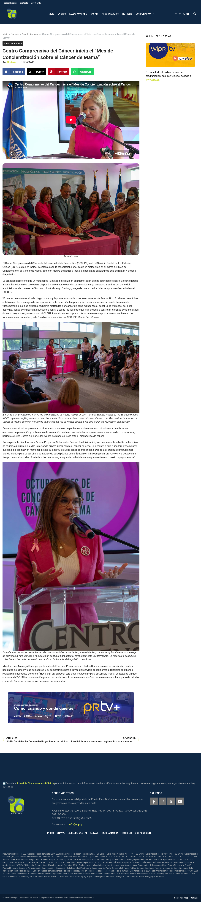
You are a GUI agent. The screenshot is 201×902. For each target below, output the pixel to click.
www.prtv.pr (152, 79)
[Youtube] (180, 801)
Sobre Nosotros (10, 3)
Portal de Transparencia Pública (35, 783)
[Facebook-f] (154, 801)
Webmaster (89, 898)
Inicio (51, 14)
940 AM (94, 14)
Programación (110, 14)
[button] (194, 13)
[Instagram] (162, 801)
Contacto (24, 3)
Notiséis (127, 14)
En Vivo (62, 14)
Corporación (143, 14)
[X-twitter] (171, 801)
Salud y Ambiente (31, 34)
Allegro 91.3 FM (78, 14)
